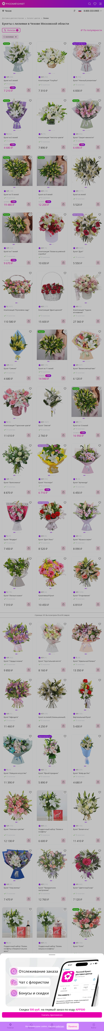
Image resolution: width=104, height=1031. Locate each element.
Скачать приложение (52, 1015)
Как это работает (56, 1026)
